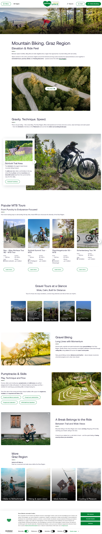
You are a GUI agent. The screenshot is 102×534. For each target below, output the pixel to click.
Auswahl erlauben (90, 518)
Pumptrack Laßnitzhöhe (31, 397)
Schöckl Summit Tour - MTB (37, 251)
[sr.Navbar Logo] (51, 3)
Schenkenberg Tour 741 (86, 250)
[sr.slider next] (34, 162)
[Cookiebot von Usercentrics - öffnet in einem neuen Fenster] (9, 531)
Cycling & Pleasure (87, 499)
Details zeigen (73, 531)
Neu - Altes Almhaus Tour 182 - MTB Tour (13, 251)
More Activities (59, 499)
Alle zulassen (90, 514)
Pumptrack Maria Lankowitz (11, 397)
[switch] (40, 531)
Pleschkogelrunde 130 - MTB (61, 251)
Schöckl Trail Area (12, 181)
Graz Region (62, 58)
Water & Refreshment (12, 499)
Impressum (65, 525)
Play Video (50, 88)
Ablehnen (90, 523)
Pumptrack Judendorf (9, 402)
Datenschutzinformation (31, 525)
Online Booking (94, 4)
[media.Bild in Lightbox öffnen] (76, 388)
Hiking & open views (37, 499)
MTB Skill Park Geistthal (27, 402)
